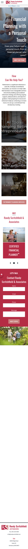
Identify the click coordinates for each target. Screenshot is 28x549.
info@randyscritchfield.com (14, 534)
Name (14, 286)
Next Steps (14, 321)
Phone (14, 302)
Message (14, 310)
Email (14, 294)
